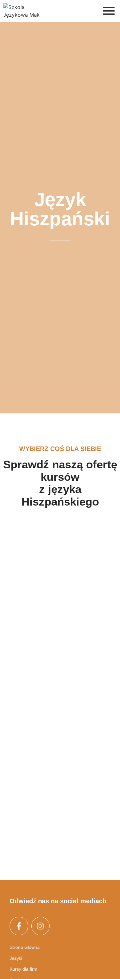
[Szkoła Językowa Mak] (21, 11)
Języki (16, 958)
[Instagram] (40, 926)
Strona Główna (25, 947)
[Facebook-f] (19, 926)
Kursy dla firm (23, 969)
